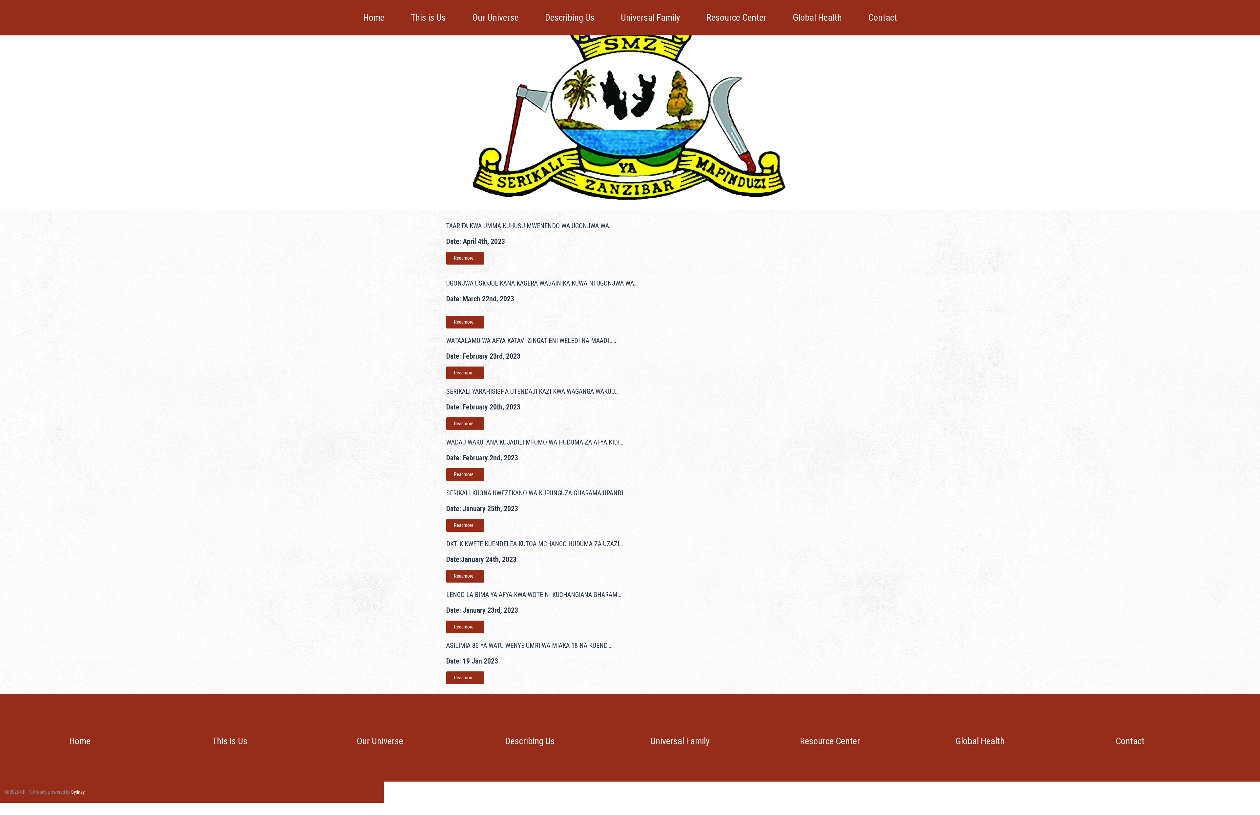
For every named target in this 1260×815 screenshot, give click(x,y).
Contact (882, 17)
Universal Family (650, 17)
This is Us (428, 17)
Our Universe (495, 17)
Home (374, 17)
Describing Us (570, 17)
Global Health (817, 17)
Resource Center (736, 17)
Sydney (78, 792)
